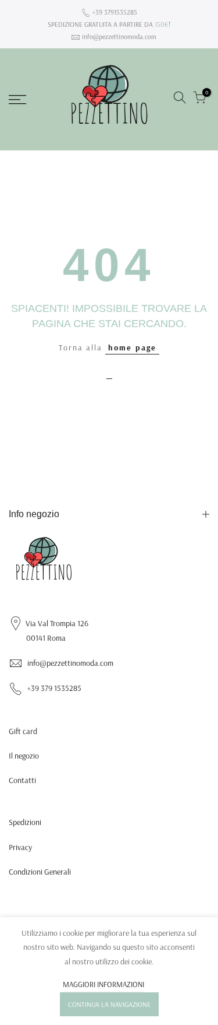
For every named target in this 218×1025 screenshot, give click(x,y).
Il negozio (24, 755)
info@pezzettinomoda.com (119, 36)
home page (132, 347)
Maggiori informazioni (103, 984)
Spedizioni (25, 822)
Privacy (20, 847)
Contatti (22, 780)
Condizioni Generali (40, 871)
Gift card (23, 731)
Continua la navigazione (109, 1004)
